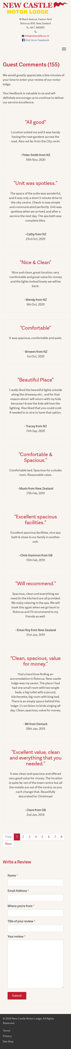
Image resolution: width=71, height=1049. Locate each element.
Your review (15, 936)
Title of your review (20, 921)
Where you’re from (20, 906)
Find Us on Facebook (37, 40)
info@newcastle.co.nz (37, 35)
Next (8, 844)
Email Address (17, 890)
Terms (6, 1030)
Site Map (8, 1041)
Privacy (7, 1036)
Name (12, 875)
